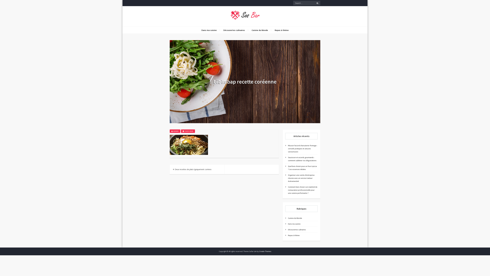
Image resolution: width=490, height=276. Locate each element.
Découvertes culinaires (234, 30)
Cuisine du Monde (260, 30)
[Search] (317, 3)
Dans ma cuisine (209, 30)
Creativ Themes (265, 251)
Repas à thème (282, 30)
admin (176, 131)
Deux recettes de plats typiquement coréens (193, 169)
